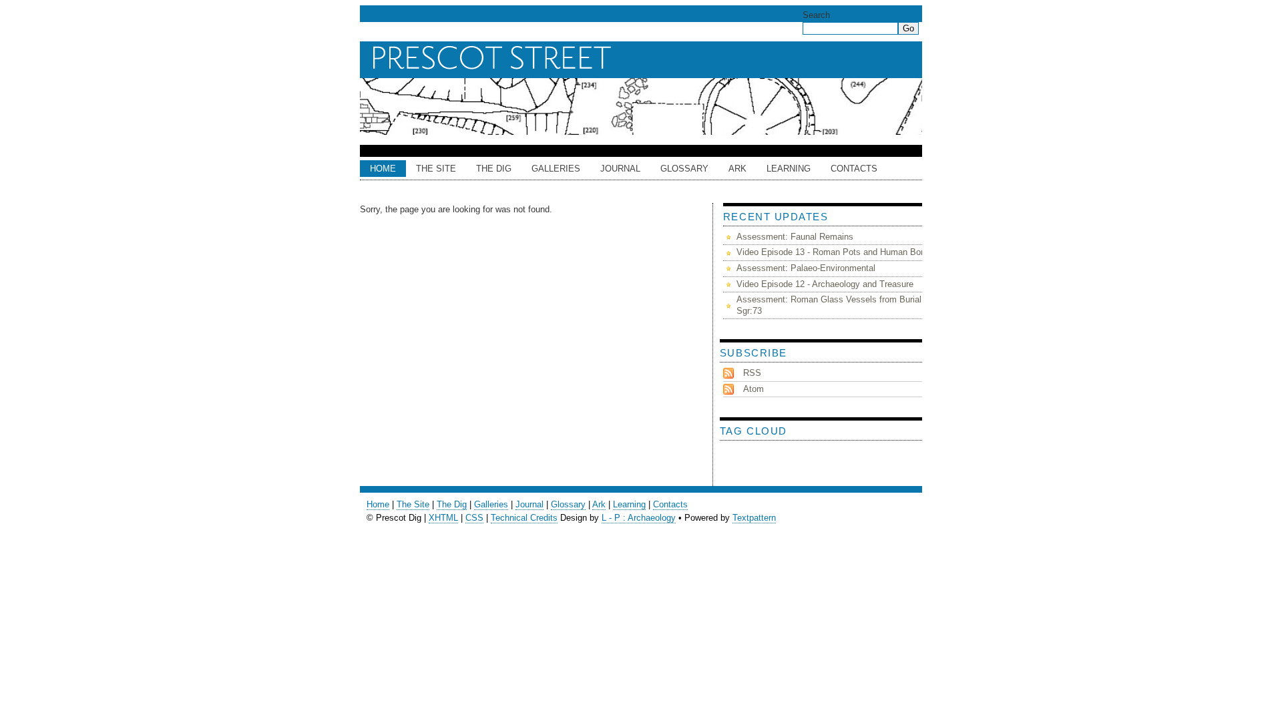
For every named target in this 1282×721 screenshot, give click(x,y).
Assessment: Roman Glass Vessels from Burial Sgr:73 (828, 305)
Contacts (854, 169)
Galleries (555, 169)
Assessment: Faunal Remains (794, 237)
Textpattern (754, 518)
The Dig (493, 169)
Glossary (684, 169)
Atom (753, 389)
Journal (620, 169)
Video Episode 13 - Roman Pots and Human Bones (835, 252)
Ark (599, 504)
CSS (474, 518)
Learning (789, 169)
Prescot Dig (644, 58)
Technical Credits (524, 518)
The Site (436, 169)
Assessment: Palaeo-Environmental (805, 268)
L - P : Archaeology (639, 518)
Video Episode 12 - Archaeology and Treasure (824, 284)
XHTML (443, 518)
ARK (737, 169)
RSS (752, 373)
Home (383, 169)
